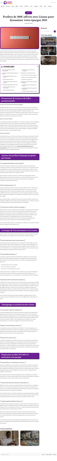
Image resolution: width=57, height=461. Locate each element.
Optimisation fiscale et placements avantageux (29, 70)
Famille (28, 12)
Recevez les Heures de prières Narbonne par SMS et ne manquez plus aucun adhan (8, 441)
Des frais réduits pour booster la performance (9, 87)
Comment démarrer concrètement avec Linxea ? (30, 85)
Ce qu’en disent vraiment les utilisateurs (30, 75)
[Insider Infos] (8, 2)
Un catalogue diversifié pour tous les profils (10, 77)
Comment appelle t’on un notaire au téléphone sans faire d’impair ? (48, 51)
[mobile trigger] (2, 2)
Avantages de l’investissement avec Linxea (10, 84)
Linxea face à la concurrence (27, 79)
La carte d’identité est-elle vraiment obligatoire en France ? (48, 42)
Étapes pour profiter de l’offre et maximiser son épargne (29, 82)
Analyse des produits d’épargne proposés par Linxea (10, 73)
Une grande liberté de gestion (9, 90)
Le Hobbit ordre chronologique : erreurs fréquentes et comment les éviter (48, 60)
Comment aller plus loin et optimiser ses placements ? (30, 89)
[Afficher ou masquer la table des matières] (26, 67)
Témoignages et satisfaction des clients (28, 73)
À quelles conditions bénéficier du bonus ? (30, 91)
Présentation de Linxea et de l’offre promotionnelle (9, 70)
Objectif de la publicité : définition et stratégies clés (27, 441)
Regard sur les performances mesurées (29, 77)
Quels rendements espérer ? (9, 79)
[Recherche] (52, 2)
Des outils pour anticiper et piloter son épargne (10, 82)
